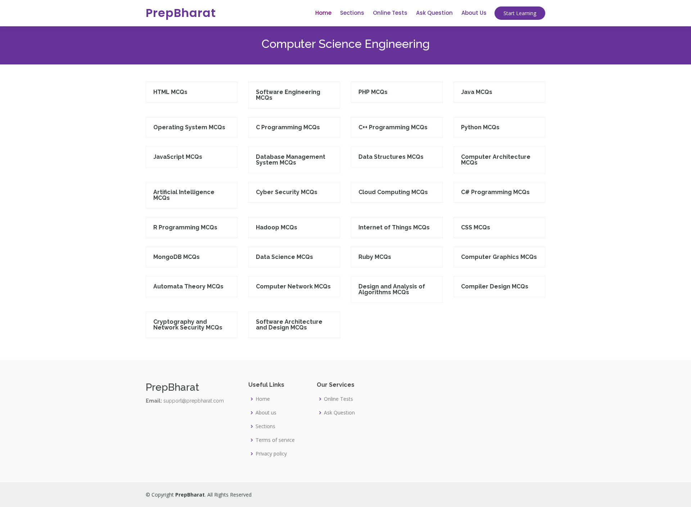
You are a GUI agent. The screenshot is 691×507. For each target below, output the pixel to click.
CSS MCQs (475, 227)
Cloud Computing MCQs (393, 192)
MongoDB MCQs (176, 257)
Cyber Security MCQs (286, 192)
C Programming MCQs (288, 127)
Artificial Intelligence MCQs (183, 195)
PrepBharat (181, 13)
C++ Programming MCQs (393, 127)
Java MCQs (476, 92)
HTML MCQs (170, 92)
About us (266, 412)
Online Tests (390, 13)
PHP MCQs (373, 92)
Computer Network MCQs (293, 286)
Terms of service (275, 440)
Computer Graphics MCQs (499, 257)
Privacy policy (271, 453)
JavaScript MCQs (177, 156)
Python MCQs (480, 127)
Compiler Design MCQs (494, 286)
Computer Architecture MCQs (495, 159)
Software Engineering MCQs (288, 95)
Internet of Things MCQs (394, 227)
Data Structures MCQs (391, 156)
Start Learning (519, 13)
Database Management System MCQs (290, 159)
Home (323, 13)
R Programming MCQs (185, 227)
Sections (352, 13)
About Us (474, 13)
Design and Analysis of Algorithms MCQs (391, 289)
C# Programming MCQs (495, 192)
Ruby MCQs (374, 257)
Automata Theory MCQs (188, 286)
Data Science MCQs (284, 257)
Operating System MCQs (189, 127)
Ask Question (434, 13)
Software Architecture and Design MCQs (289, 324)
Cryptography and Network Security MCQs (187, 324)
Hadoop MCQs (276, 227)
